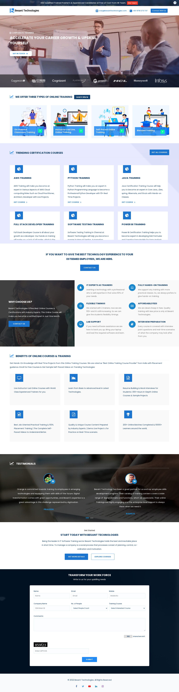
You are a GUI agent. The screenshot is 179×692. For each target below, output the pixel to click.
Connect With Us (159, 11)
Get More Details (76, 556)
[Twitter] (83, 686)
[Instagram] (103, 686)
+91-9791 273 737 (140, 10)
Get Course (19, 202)
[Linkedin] (96, 686)
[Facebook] (76, 686)
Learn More (82, 97)
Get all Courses (159, 152)
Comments (38, 616)
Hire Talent (132, 3)
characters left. (139, 636)
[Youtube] (89, 686)
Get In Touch (19, 53)
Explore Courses (103, 556)
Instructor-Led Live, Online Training (65, 131)
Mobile (111, 591)
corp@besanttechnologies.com (113, 10)
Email (73, 591)
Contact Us (90, 267)
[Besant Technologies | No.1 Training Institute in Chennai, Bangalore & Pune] (25, 12)
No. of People (76, 603)
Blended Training (146, 130)
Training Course (115, 603)
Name (36, 591)
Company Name (40, 603)
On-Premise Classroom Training (24, 131)
